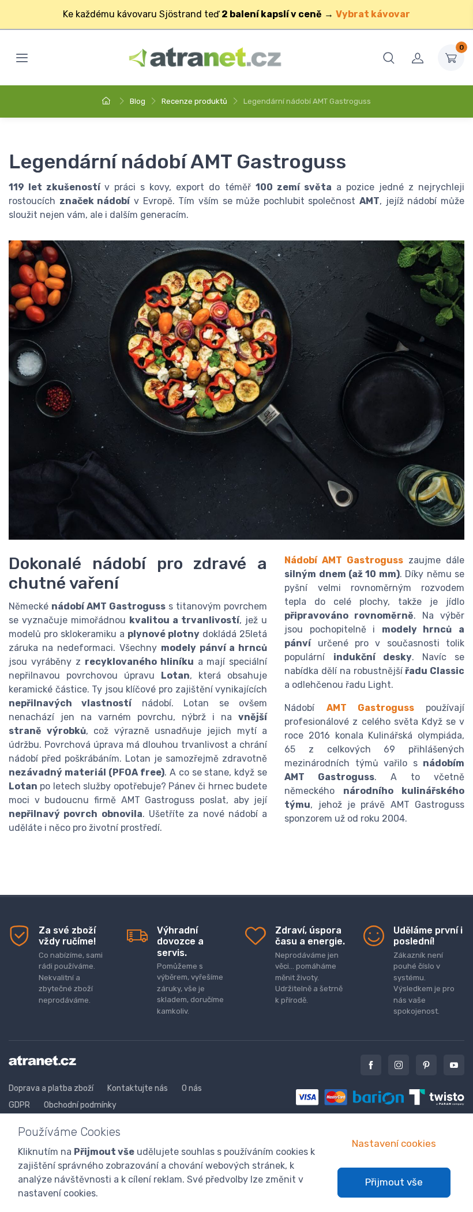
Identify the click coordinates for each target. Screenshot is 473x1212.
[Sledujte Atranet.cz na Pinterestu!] (426, 1065)
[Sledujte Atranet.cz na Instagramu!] (398, 1065)
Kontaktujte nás (137, 1088)
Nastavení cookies (394, 1143)
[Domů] (108, 101)
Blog (137, 101)
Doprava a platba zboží (51, 1088)
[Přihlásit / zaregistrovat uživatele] (417, 57)
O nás (192, 1088)
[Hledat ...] (389, 57)
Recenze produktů (194, 101)
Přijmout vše (394, 1182)
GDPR (19, 1105)
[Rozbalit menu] (22, 57)
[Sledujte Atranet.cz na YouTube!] (454, 1065)
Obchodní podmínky (80, 1105)
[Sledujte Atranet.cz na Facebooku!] (371, 1065)
